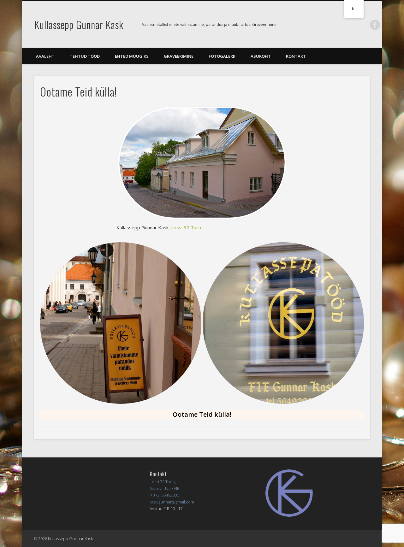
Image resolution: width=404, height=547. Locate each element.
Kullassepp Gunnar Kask (78, 24)
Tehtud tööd (85, 56)
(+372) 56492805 (164, 495)
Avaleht (45, 56)
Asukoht (261, 56)
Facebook (375, 25)
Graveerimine (178, 56)
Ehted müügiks (132, 56)
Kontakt (296, 56)
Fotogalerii (222, 56)
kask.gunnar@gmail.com (172, 502)
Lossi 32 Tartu (187, 227)
